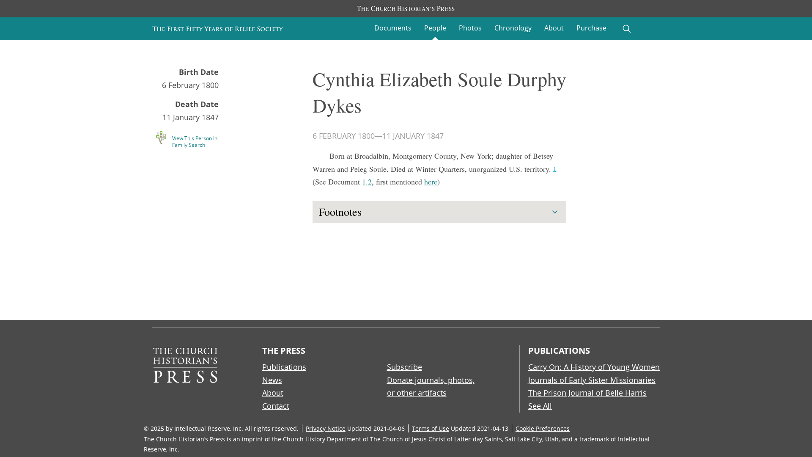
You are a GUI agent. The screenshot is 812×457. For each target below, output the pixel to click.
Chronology (513, 28)
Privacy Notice (326, 428)
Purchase (591, 28)
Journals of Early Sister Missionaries (592, 380)
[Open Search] (626, 28)
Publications (284, 367)
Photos (470, 28)
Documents (392, 28)
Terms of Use (430, 428)
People (435, 28)
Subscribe (404, 367)
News (272, 380)
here (430, 181)
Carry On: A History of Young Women (594, 367)
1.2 (367, 181)
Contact (275, 406)
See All (540, 406)
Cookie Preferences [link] (543, 428)
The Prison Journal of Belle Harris (587, 393)
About (554, 28)
